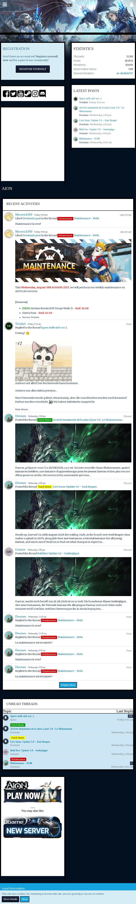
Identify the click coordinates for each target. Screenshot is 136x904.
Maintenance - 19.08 (89, 138)
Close (25, 899)
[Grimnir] (9, 579)
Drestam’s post (32, 218)
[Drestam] (9, 445)
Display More (68, 685)
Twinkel (83, 102)
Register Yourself (32, 69)
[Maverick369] (9, 219)
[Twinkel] (9, 366)
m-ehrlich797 (125, 73)
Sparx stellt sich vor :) (90, 98)
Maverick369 (23, 214)
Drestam (84, 115)
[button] (5, 4)
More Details (10, 899)
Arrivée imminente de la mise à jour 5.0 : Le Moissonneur (87, 419)
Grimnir (83, 133)
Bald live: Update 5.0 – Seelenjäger (97, 129)
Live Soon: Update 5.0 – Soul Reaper (98, 120)
